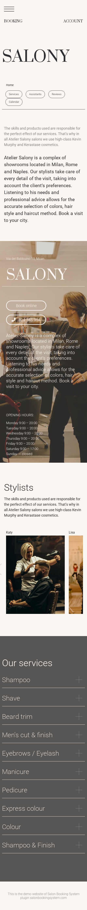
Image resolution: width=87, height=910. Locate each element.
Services (14, 94)
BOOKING (13, 21)
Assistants (35, 94)
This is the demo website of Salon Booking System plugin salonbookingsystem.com (44, 896)
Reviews (57, 94)
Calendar (14, 101)
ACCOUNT (73, 21)
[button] (77, 569)
